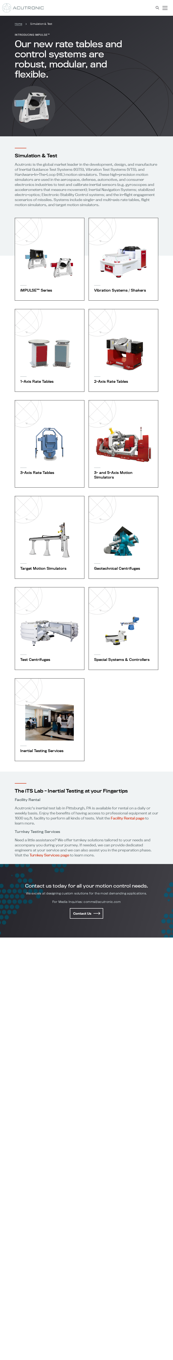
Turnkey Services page (49, 855)
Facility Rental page (127, 818)
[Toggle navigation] (165, 8)
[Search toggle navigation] (157, 8)
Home (18, 23)
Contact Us (82, 913)
